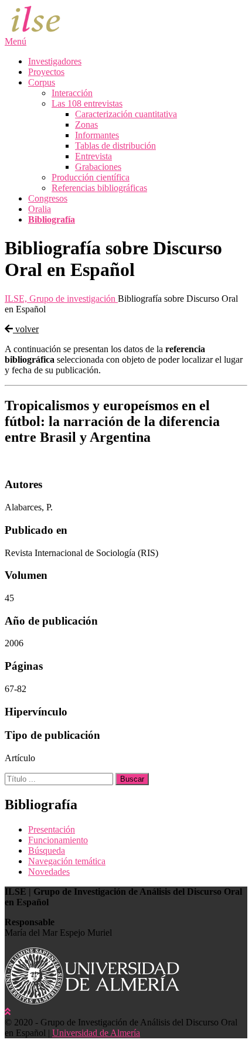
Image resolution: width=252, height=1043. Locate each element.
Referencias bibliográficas (99, 188)
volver (26, 329)
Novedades (49, 872)
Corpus (41, 82)
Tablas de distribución (115, 146)
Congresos (47, 198)
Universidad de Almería (96, 1033)
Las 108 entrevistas (87, 103)
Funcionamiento (58, 840)
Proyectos (46, 72)
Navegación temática (66, 861)
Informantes (97, 135)
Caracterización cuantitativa (126, 114)
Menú (15, 41)
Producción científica (91, 177)
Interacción (72, 93)
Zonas (86, 124)
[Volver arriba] (8, 1012)
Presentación (51, 829)
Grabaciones (98, 167)
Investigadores (54, 61)
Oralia (39, 209)
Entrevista (93, 156)
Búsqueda (46, 850)
